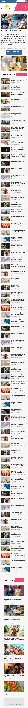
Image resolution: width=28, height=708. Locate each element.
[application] (14, 63)
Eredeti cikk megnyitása (14, 51)
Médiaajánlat (20, 702)
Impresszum (13, 702)
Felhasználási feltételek (10, 700)
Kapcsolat (8, 702)
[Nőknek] (7, 7)
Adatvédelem (19, 700)
